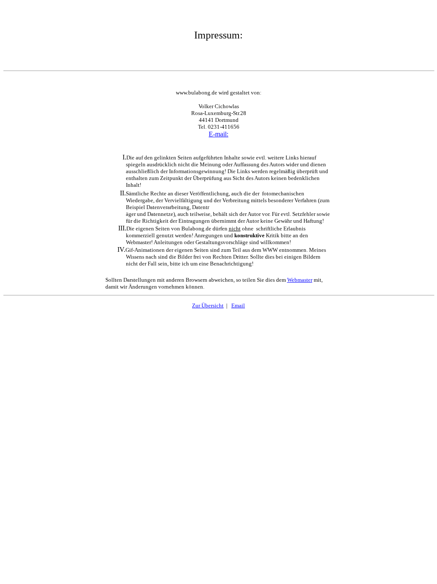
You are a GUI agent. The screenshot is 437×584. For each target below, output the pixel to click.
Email (238, 305)
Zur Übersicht (208, 305)
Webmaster (299, 280)
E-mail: (218, 134)
